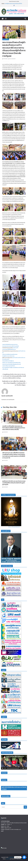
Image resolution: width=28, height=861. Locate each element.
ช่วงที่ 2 (17, 347)
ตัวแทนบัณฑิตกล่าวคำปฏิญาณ (8, 361)
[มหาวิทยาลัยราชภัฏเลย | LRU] (2, 18)
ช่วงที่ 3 (19, 357)
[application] (14, 762)
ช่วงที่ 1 (14, 347)
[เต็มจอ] (25, 768)
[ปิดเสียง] (23, 768)
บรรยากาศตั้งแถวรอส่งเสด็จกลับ (8, 366)
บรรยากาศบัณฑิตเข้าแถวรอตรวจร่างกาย (9, 344)
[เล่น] (2, 768)
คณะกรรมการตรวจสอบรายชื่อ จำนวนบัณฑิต (10, 346)
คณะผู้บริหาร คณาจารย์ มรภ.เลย (8, 356)
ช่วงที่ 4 (22, 357)
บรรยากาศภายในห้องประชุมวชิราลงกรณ (9, 354)
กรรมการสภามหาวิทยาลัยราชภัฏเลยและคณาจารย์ (11, 364)
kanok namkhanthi (12, 58)
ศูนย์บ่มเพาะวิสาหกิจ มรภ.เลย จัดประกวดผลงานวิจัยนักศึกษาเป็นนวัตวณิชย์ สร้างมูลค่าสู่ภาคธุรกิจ (13, 482)
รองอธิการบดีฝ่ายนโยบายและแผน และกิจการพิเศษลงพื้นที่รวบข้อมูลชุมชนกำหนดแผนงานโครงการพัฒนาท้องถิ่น (13, 427)
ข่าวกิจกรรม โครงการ (5, 39)
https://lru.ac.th (8, 828)
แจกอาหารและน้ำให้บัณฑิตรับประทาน (9, 349)
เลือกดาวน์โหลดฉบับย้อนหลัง (14, 527)
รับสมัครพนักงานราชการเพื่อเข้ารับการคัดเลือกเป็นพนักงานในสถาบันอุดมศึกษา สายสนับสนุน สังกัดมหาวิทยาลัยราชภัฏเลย (13, 383)
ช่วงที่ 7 (8, 359)
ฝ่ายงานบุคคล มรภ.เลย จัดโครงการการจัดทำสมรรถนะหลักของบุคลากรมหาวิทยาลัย (15, 4)
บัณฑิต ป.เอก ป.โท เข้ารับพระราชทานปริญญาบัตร (11, 362)
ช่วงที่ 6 (5, 359)
